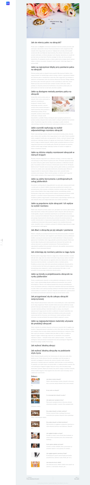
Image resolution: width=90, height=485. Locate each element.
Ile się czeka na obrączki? (52, 390)
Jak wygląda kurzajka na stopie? (54, 433)
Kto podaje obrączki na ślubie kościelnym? (57, 422)
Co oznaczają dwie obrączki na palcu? (56, 395)
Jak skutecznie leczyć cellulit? (53, 462)
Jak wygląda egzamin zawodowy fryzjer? (56, 453)
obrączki (41, 46)
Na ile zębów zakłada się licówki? (54, 444)
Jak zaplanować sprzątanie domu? (55, 400)
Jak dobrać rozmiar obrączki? (53, 379)
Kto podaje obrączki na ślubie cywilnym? (56, 411)
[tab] (1, 240)
